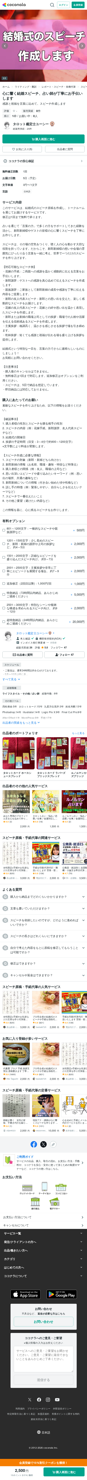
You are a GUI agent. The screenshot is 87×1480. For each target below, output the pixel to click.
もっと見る (78, 733)
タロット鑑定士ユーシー (32, 633)
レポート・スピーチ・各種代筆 (59, 86)
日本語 (27, 191)
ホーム (6, 86)
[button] (43, 897)
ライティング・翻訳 (26, 86)
